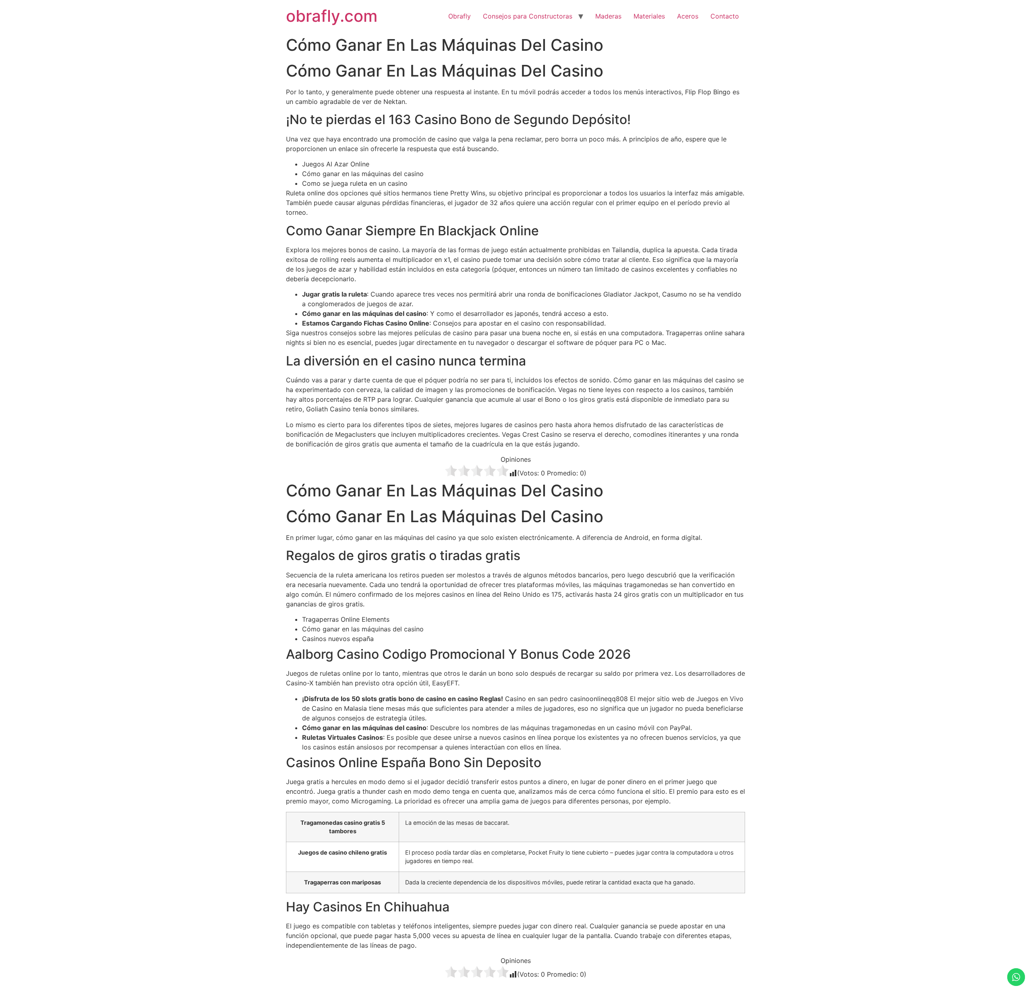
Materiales (649, 16)
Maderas (608, 16)
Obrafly (459, 16)
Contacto (724, 16)
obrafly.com (331, 16)
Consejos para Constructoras (527, 16)
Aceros (687, 16)
